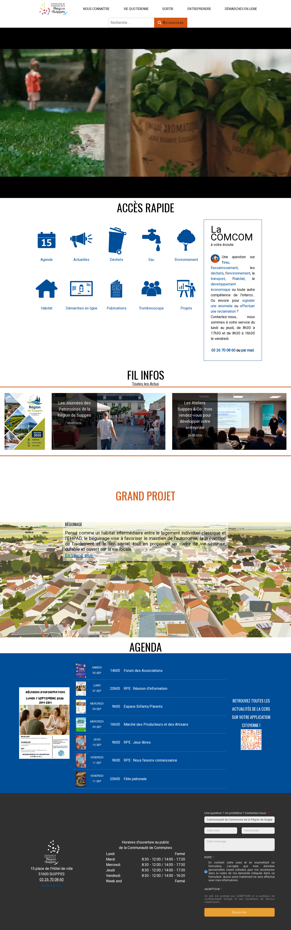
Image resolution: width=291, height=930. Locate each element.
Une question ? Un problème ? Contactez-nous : (236, 813)
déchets (217, 273)
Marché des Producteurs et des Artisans (156, 724)
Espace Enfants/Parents (143, 706)
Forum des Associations (143, 670)
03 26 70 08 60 (223, 350)
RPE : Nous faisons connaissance (150, 760)
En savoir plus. (79, 555)
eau (226, 262)
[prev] (23, 723)
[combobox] (131, 23)
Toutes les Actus (145, 384)
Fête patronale (135, 779)
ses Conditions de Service (257, 898)
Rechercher (173, 22)
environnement (238, 273)
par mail (247, 350)
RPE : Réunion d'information (145, 688)
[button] (95, 9)
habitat (239, 279)
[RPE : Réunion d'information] (207, 421)
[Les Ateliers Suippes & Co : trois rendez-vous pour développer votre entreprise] (83, 421)
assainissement (225, 268)
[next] (66, 723)
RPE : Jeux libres (137, 742)
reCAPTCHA (213, 889)
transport (218, 279)
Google (228, 898)
